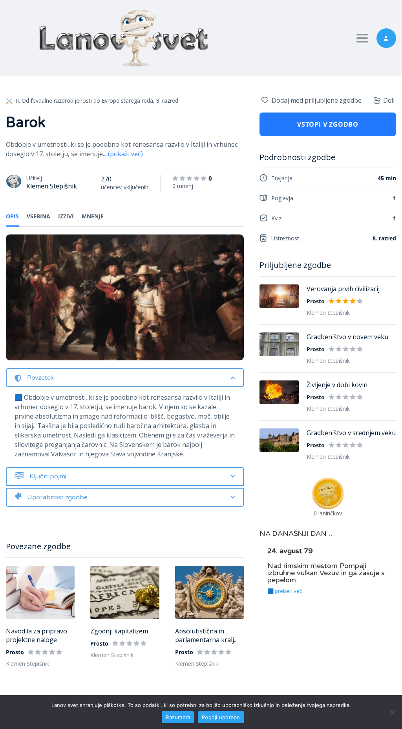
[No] (392, 712)
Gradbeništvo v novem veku (347, 336)
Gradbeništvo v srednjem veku (351, 432)
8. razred (167, 100)
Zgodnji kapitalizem (119, 631)
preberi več (288, 590)
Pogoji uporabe (221, 717)
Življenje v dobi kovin (337, 384)
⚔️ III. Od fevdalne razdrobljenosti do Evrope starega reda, (80, 100)
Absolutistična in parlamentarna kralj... (206, 635)
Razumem (178, 717)
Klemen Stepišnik (51, 186)
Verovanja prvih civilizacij (343, 288)
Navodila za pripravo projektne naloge (36, 635)
